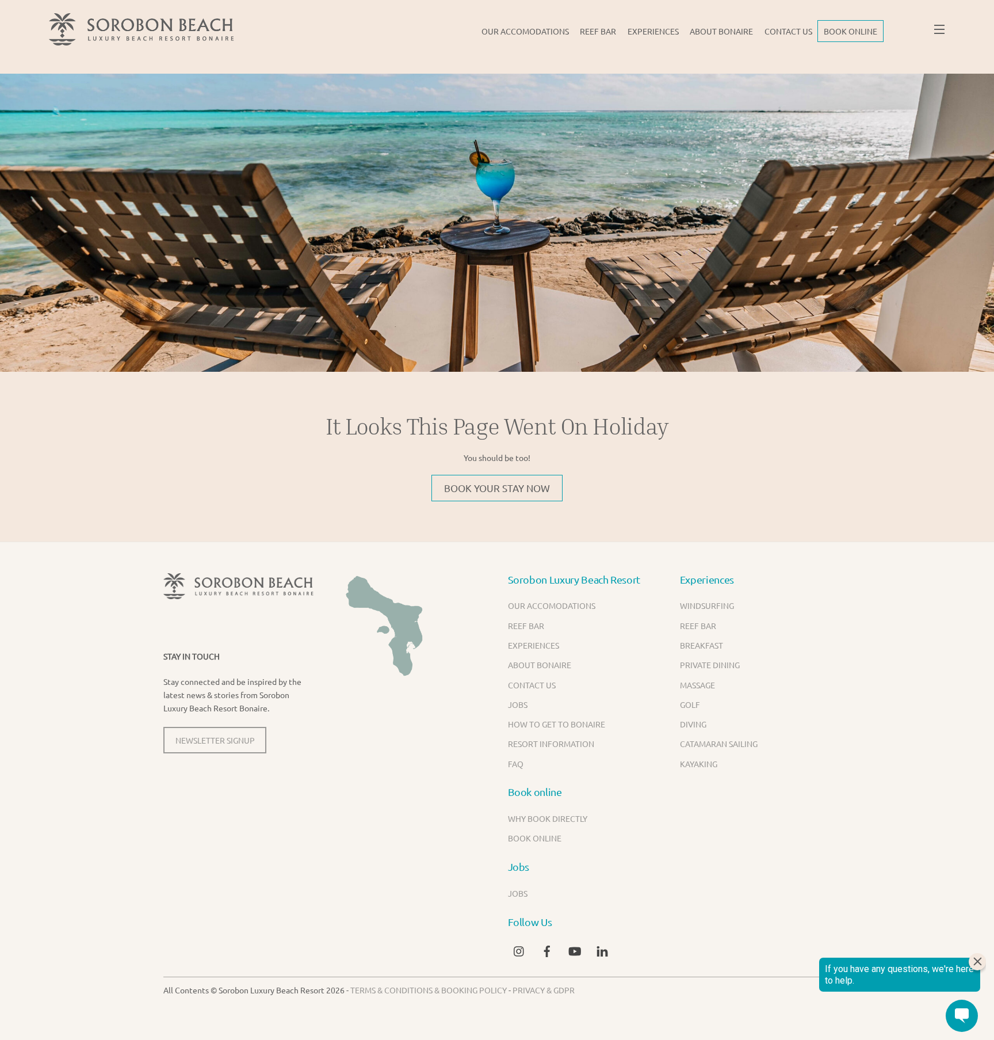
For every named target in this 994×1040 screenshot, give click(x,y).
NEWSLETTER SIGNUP (215, 740)
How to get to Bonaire (556, 724)
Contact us (788, 31)
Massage (697, 685)
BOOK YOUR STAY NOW (497, 488)
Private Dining (710, 665)
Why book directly (547, 818)
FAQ (515, 764)
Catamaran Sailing (719, 743)
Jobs (517, 704)
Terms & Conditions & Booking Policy (428, 990)
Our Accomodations (525, 31)
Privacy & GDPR (544, 990)
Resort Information (551, 743)
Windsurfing (707, 605)
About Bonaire (721, 31)
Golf (690, 704)
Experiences (653, 31)
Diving (693, 724)
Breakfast (701, 645)
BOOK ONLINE (850, 31)
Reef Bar (598, 31)
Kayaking (698, 764)
